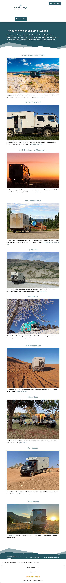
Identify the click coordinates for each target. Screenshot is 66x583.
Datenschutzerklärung (37, 580)
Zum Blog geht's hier (36, 144)
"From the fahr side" (21, 391)
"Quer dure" (42, 291)
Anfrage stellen (55, 3)
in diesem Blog (40, 97)
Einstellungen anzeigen (33, 577)
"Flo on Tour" (23, 443)
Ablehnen (33, 572)
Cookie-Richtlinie (27, 580)
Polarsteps (12, 535)
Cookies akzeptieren (33, 567)
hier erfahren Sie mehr (35, 192)
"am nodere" (16, 494)
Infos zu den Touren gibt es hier (22, 338)
